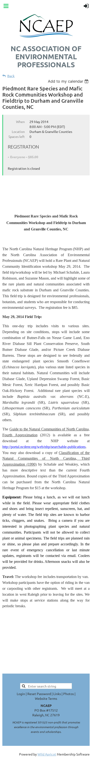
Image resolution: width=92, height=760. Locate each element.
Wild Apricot (47, 754)
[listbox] (69, 81)
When (20, 121)
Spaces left (16, 136)
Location (18, 131)
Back (11, 76)
